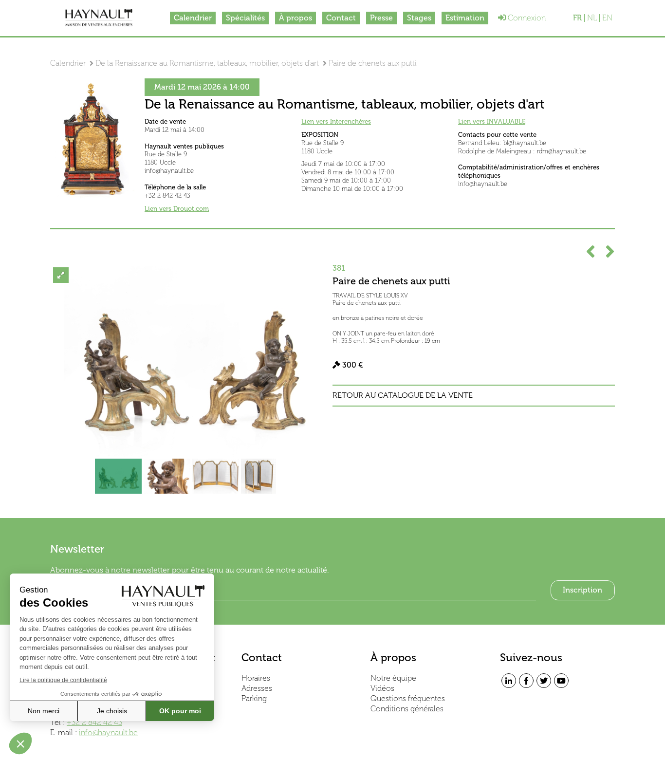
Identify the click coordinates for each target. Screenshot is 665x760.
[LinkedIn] (508, 680)
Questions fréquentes (407, 698)
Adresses (256, 688)
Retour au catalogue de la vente (402, 395)
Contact (341, 17)
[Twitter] (543, 680)
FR (577, 18)
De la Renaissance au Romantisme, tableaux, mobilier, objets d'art (207, 63)
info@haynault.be (108, 732)
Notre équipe (393, 678)
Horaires (255, 678)
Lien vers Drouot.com (177, 208)
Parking (254, 698)
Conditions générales (406, 708)
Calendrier (193, 17)
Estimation (464, 17)
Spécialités (245, 17)
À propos (295, 17)
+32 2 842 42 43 (94, 722)
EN (607, 18)
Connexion (526, 17)
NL (592, 18)
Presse (381, 17)
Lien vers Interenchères (336, 121)
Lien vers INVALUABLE (491, 121)
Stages (419, 17)
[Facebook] (526, 680)
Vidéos (382, 688)
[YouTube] (561, 680)
